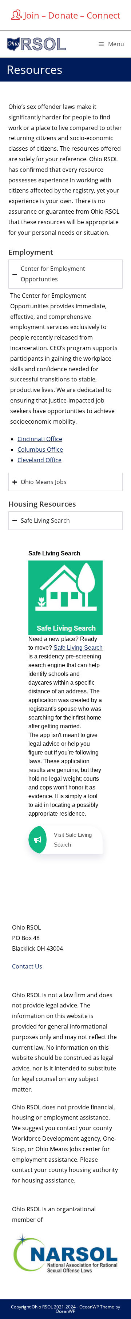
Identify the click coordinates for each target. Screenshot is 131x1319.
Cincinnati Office (39, 439)
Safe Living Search (78, 648)
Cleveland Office (39, 460)
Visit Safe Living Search (73, 840)
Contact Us (27, 966)
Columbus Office (40, 449)
